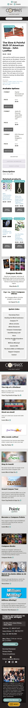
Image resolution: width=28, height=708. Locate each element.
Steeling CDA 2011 (15, 83)
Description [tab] (14, 156)
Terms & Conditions (8, 654)
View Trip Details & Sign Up (10, 395)
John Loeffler (7, 84)
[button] (22, 27)
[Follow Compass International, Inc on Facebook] (6, 662)
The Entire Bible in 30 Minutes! (14, 349)
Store (14, 335)
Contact (14, 355)
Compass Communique (14, 329)
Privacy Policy (7, 651)
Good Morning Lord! (14, 332)
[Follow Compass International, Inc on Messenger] (9, 662)
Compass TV (14, 321)
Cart (11, 4)
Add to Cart (8, 106)
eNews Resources (14, 326)
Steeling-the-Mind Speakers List (14, 339)
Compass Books (7, 557)
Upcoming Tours (14, 315)
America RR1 (14, 346)
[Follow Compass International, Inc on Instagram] (13, 662)
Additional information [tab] (14, 161)
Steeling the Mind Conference (14, 318)
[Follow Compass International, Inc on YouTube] (16, 662)
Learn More (5, 420)
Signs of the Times (7, 83)
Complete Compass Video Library (15, 81)
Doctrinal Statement (9, 649)
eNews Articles (14, 324)
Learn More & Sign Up (9, 472)
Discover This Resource (9, 610)
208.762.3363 (13, 634)
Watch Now (5, 583)
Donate (18, 4)
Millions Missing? (14, 343)
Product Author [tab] (14, 166)
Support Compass (14, 351)
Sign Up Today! (6, 445)
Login (15, 2)
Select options (7, 210)
